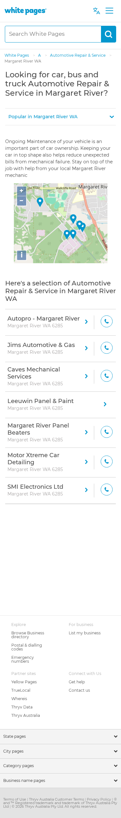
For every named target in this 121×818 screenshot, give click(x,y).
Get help (77, 681)
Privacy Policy (99, 799)
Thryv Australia (25, 715)
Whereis (19, 698)
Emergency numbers (22, 659)
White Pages (17, 55)
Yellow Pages (24, 681)
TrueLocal (20, 690)
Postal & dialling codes (26, 647)
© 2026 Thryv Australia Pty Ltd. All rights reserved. (54, 806)
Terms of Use (15, 799)
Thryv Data (22, 707)
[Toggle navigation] (109, 11)
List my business (85, 632)
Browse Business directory (27, 634)
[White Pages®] (25, 11)
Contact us (79, 690)
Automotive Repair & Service (78, 55)
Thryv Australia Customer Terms (57, 799)
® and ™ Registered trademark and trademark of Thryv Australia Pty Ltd (60, 803)
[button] (60, 116)
